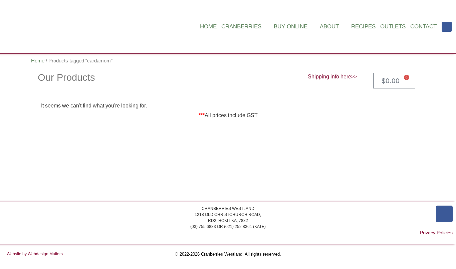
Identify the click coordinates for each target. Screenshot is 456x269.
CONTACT (423, 26)
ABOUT (329, 26)
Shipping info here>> (332, 76)
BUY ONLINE (290, 26)
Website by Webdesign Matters (35, 254)
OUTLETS (393, 26)
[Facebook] (447, 27)
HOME (208, 26)
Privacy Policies (436, 232)
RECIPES (363, 26)
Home (37, 60)
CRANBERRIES (241, 26)
